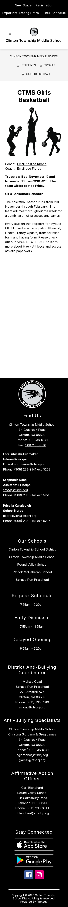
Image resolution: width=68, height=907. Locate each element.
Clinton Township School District (32, 549)
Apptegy (42, 901)
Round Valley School (32, 564)
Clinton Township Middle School (34, 56)
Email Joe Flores (28, 168)
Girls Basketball (38, 74)
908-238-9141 (38, 440)
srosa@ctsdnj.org (15, 490)
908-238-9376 (35, 445)
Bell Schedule (55, 13)
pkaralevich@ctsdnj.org (19, 516)
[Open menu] (10, 34)
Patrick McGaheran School (32, 572)
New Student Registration (34, 5)
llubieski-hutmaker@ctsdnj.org (24, 464)
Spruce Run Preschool (32, 580)
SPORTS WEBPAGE (31, 242)
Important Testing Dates (20, 13)
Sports (49, 65)
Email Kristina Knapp (31, 164)
